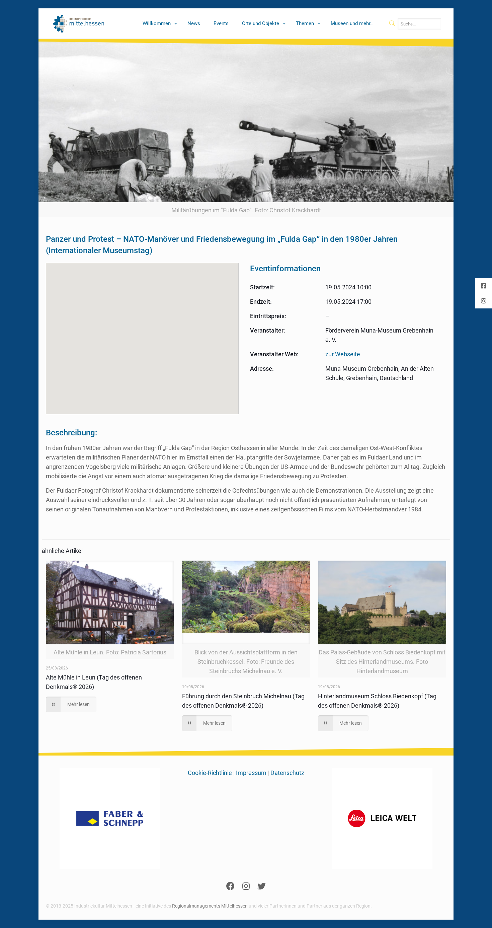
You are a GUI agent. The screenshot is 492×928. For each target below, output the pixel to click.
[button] (142, 335)
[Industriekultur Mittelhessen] (79, 23)
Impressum (251, 772)
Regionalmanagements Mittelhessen (210, 906)
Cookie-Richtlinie (210, 772)
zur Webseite (342, 354)
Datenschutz (287, 772)
